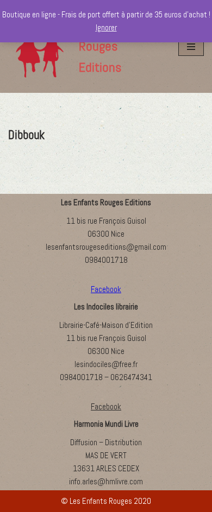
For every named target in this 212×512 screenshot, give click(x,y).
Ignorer (106, 27)
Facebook (106, 406)
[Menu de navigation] (191, 46)
